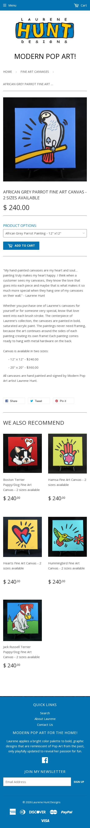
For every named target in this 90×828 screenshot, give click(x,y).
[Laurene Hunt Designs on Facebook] (45, 761)
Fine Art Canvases (35, 72)
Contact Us (45, 724)
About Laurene (45, 719)
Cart (83, 5)
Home (7, 72)
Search (45, 713)
